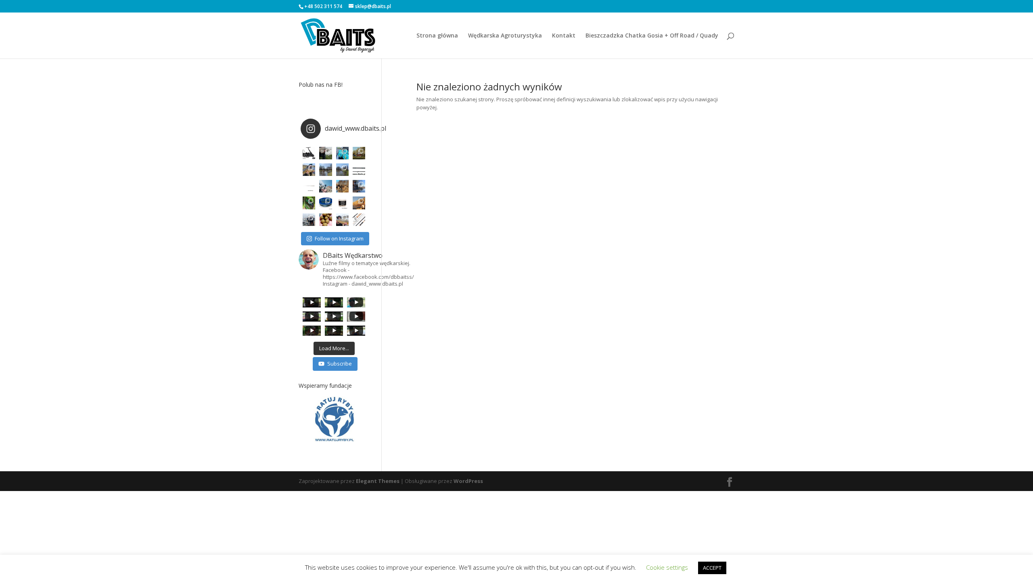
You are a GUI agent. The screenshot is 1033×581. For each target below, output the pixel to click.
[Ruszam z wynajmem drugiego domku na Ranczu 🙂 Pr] (325, 169)
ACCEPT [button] (712, 567)
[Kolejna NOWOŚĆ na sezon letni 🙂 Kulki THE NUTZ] (325, 219)
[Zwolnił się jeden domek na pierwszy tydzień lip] (342, 169)
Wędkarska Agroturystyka (505, 36)
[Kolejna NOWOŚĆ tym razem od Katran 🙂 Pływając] (325, 202)
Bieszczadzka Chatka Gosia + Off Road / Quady (652, 36)
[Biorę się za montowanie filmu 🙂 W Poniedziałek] (342, 153)
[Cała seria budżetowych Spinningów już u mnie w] (359, 219)
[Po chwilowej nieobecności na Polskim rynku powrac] (342, 202)
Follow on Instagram (339, 238)
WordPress (468, 481)
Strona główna (437, 36)
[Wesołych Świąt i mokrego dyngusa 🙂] (325, 186)
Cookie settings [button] (667, 567)
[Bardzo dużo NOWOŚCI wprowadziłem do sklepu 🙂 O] (309, 186)
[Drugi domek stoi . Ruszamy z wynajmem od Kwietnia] (342, 186)
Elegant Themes (377, 481)
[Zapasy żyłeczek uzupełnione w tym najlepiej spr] (309, 202)
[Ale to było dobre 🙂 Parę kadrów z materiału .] (325, 153)
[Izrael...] (359, 202)
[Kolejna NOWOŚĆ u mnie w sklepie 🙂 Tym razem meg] (309, 153)
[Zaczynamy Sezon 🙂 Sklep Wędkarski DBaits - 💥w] (359, 186)
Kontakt (563, 36)
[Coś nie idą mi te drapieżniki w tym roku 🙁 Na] (342, 219)
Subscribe (339, 363)
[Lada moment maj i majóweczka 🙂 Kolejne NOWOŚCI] (359, 169)
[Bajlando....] (309, 219)
